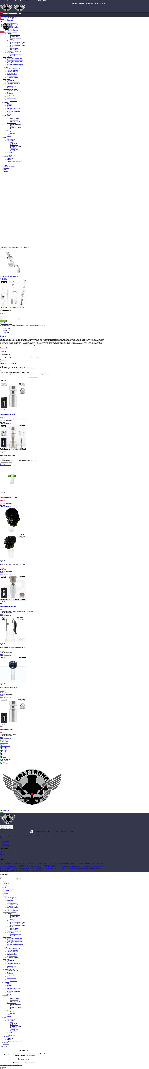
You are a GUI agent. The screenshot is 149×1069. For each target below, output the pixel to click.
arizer (12, 863)
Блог (1, 855)
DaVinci (48, 863)
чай (52, 868)
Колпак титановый (6, 729)
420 (1, 863)
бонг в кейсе (32, 866)
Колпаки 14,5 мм (29, 325)
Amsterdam (6, 863)
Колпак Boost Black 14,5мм (9, 688)
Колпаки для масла (39, 325)
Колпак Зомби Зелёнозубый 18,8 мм (12, 565)
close (1, 877)
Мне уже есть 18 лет (5, 1065)
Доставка (6, 333)
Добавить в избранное (6, 324)
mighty (69, 863)
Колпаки (19, 247)
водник (63, 866)
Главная (2, 247)
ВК (4, 844)
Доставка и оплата (33, 377)
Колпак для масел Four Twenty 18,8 (12, 648)
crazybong (40, 863)
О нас (1, 851)
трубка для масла (40, 868)
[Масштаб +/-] (5, 1067)
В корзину (3, 320)
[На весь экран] (4, 1067)
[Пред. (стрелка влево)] (0, 1068)
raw (77, 863)
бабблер (14, 866)
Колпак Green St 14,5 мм (8, 497)
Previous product (4, 248)
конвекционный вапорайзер (97, 866)
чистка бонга (58, 868)
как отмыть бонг (86, 866)
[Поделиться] (2, 1067)
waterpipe (94, 863)
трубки (48, 868)
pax (74, 863)
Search (18, 13)
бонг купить (40, 866)
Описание (6, 328)
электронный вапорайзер (94, 868)
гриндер (72, 866)
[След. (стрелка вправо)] (2, 1068)
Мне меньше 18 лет (16, 1065)
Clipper (30, 863)
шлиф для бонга (81, 868)
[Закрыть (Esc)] (0, 1067)
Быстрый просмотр (5, 423)
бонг (23, 865)
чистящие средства (67, 868)
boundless (23, 863)
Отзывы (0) (7, 331)
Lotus (65, 863)
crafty (34, 863)
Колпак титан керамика (8, 606)
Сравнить (2, 322)
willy (98, 863)
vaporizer (82, 863)
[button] (2, 422)
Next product (3, 279)
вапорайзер (52, 865)
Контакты (2, 854)
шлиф (74, 868)
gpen (61, 863)
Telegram (6, 842)
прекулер (25, 868)
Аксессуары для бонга (11, 247)
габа (67, 866)
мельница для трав (5, 868)
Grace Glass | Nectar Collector (9, 307)
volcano (88, 863)
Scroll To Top (3, 1046)
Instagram (6, 841)
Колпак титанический (7, 414)
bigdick (16, 863)
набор (12, 868)
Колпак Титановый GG (7, 456)
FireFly (56, 863)
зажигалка (79, 866)
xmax (102, 863)
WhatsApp (6, 845)
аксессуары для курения (6, 866)
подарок (18, 868)
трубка (32, 868)
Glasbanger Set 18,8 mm (7, 276)
